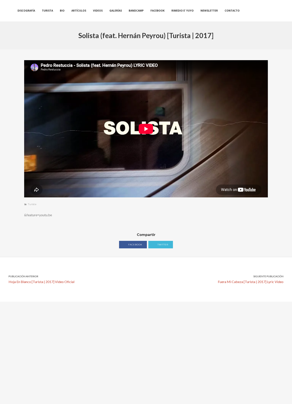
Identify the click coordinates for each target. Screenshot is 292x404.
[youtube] (276, 10)
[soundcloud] (262, 10)
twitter (162, 244)
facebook (134, 244)
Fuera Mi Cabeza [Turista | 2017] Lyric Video (250, 279)
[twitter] (254, 10)
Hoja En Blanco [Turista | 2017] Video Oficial (41, 279)
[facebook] (247, 10)
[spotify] (269, 10)
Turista (32, 204)
